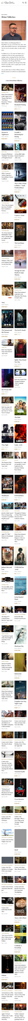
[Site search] (23, 2)
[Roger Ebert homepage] (8, 3)
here (3, 73)
